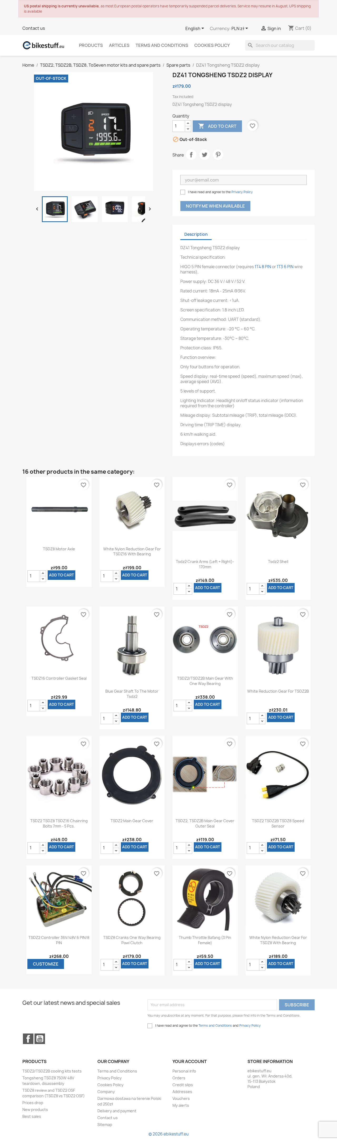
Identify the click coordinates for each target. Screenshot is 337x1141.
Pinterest (218, 154)
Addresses (182, 1091)
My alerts (180, 1105)
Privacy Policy (242, 192)
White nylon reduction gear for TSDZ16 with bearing (132, 551)
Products (91, 45)
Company (106, 1091)
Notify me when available (215, 206)
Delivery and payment (116, 1110)
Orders (178, 1077)
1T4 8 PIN (263, 267)
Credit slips (182, 1084)
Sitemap (104, 1124)
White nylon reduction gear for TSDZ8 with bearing (278, 940)
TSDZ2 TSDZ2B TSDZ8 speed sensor (278, 823)
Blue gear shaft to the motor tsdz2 (131, 694)
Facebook (28, 1039)
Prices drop (32, 1102)
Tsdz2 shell (278, 561)
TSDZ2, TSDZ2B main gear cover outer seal (205, 823)
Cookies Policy (212, 45)
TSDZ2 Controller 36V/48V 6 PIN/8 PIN (58, 940)
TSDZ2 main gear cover (132, 820)
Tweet (204, 154)
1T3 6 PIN (285, 267)
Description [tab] (196, 234)
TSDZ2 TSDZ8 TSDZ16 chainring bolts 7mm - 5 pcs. (59, 823)
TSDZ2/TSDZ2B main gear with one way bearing (205, 681)
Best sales (31, 1116)
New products (35, 1109)
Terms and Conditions (162, 45)
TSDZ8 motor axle (59, 548)
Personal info (184, 1071)
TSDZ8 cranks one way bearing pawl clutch (132, 940)
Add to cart (217, 126)
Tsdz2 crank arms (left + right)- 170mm (205, 564)
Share (191, 154)
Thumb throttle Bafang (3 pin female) (205, 940)
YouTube (39, 1039)
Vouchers (181, 1098)
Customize (45, 964)
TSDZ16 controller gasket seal (59, 678)
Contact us (33, 28)
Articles (119, 45)
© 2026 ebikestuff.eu (168, 1134)
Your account (189, 1061)
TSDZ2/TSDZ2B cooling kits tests (52, 1071)
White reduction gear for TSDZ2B (278, 691)
